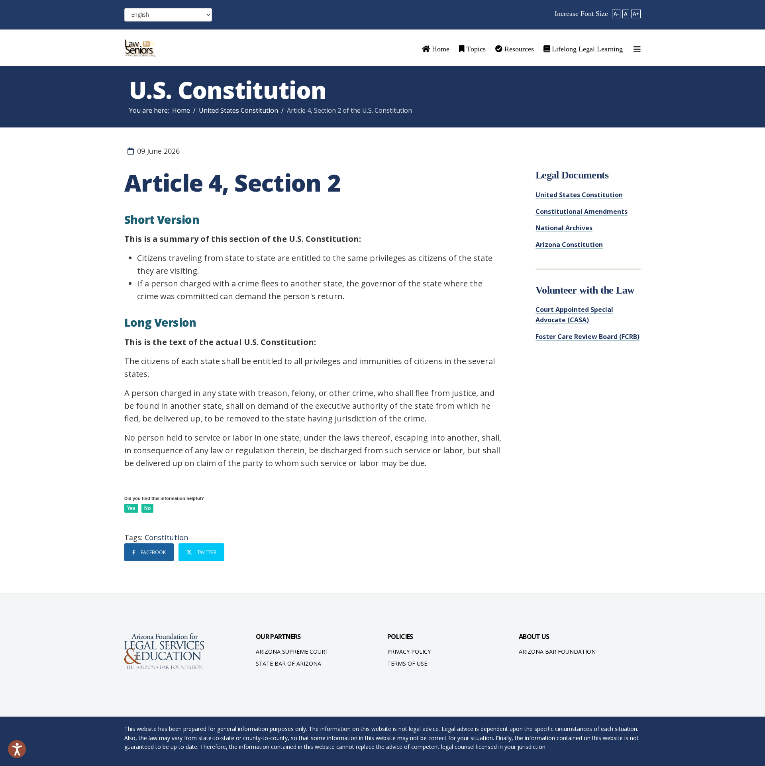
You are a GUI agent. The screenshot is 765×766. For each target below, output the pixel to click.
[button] (17, 749)
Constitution (166, 537)
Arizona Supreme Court (292, 651)
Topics (475, 49)
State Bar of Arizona (288, 663)
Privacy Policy (409, 651)
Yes (131, 508)
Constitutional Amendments (582, 211)
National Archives (564, 227)
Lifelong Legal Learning (586, 49)
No (147, 508)
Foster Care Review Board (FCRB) (587, 336)
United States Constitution (238, 110)
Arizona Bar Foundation (557, 651)
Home (439, 49)
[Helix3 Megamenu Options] (637, 49)
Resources (518, 49)
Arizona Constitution (569, 244)
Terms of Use (407, 663)
